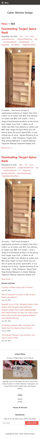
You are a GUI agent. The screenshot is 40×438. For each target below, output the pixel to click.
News (4, 23)
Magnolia (5, 45)
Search (20, 399)
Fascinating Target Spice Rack (19, 31)
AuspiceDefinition (9, 167)
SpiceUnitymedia (24, 173)
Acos (32, 36)
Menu (6, 3)
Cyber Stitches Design (26, 434)
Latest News (20, 354)
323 (21, 36)
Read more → (7, 148)
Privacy (20, 402)
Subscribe (32, 423)
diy (36, 39)
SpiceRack (15, 45)
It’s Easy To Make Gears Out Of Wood (17, 287)
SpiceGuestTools (8, 173)
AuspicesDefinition (24, 39)
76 (26, 36)
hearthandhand (9, 42)
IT (32, 42)
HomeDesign (24, 42)
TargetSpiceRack (29, 45)
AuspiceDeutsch (8, 39)
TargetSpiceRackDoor (10, 176)
